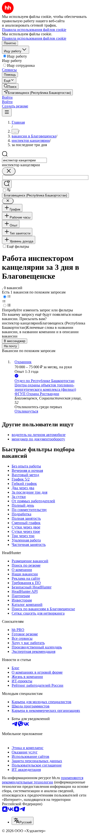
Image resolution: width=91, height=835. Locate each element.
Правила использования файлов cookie (34, 38)
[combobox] (24, 160)
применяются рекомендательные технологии (42, 780)
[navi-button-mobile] (7, 112)
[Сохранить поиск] (7, 184)
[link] (10, 86)
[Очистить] (9, 171)
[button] (7, 97)
